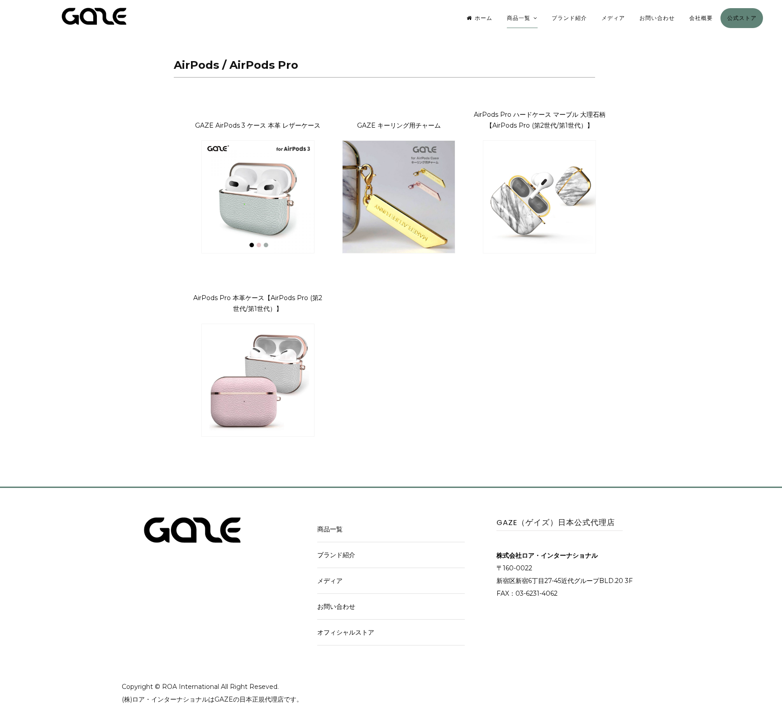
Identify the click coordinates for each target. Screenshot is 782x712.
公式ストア (742, 18)
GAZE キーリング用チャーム (399, 125)
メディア (613, 18)
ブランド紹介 (569, 18)
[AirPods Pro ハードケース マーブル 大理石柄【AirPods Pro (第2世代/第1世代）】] (539, 251)
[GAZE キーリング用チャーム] (398, 251)
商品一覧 (518, 18)
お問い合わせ (657, 18)
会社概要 (701, 18)
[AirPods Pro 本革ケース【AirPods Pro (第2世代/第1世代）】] (258, 434)
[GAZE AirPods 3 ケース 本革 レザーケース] (258, 251)
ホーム (483, 18)
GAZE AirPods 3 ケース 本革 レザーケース (257, 125)
